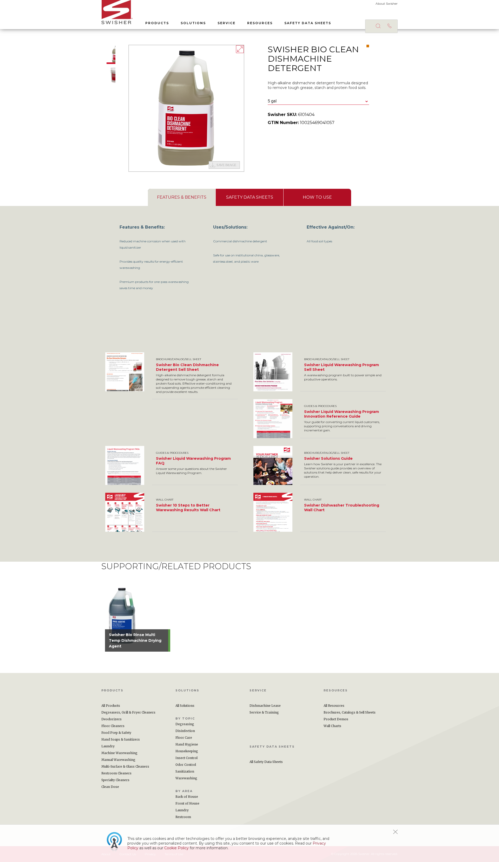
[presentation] (181, 197)
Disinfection (185, 731)
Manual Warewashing (118, 760)
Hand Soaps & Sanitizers (120, 739)
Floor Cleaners (112, 726)
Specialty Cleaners (115, 780)
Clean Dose (110, 787)
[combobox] (318, 101)
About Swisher (387, 3)
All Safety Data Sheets (266, 762)
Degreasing (184, 724)
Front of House (187, 803)
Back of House (186, 797)
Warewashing (186, 778)
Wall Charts (332, 726)
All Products (110, 706)
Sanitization (184, 771)
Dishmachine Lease (265, 706)
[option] (186, 108)
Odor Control (185, 765)
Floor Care (183, 738)
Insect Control (186, 758)
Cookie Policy (176, 848)
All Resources (334, 706)
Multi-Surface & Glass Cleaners (125, 766)
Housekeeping (186, 751)
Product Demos (336, 719)
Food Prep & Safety (116, 733)
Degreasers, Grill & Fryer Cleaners (128, 712)
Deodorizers (111, 719)
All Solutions (184, 706)
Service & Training (264, 712)
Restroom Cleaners (116, 773)
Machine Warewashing (119, 753)
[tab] (181, 197)
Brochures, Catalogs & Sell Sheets (350, 712)
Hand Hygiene (186, 744)
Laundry (108, 746)
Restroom (183, 817)
